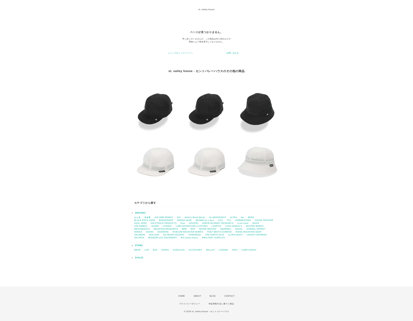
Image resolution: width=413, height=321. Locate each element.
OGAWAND (163, 232)
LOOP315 (216, 226)
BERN (251, 217)
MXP (193, 229)
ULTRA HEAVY (235, 235)
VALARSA (139, 238)
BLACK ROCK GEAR (144, 220)
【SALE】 (139, 258)
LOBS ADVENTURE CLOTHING (192, 226)
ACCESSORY (195, 250)
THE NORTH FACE (214, 235)
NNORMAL (225, 229)
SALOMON (139, 235)
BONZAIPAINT (166, 220)
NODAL (239, 229)
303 (179, 217)
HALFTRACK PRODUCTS (164, 223)
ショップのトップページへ (180, 53)
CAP (147, 250)
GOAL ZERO (140, 223)
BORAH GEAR (184, 220)
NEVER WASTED (208, 229)
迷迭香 (147, 217)
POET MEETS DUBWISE (219, 232)
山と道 (137, 217)
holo (183, 223)
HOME (181, 296)
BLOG (213, 296)
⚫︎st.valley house (189, 238)
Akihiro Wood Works (195, 217)
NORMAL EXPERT (256, 229)
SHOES (165, 250)
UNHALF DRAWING (257, 235)
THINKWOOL (194, 235)
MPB (184, 229)
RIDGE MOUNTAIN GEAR (249, 232)
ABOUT (197, 296)
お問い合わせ (232, 53)
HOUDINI (193, 223)
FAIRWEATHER (243, 220)
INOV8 (255, 223)
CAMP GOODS (249, 250)
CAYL (220, 220)
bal (242, 217)
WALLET (210, 250)
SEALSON (154, 235)
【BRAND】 (140, 213)
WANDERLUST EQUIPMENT (162, 238)
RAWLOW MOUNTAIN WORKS (188, 232)
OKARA (150, 232)
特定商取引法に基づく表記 (221, 304)
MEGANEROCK (142, 229)
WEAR (137, 250)
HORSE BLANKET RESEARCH (217, 223)
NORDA (138, 232)
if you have (243, 223)
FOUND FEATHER (264, 220)
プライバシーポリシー (189, 304)
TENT (235, 250)
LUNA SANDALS (233, 226)
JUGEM (155, 226)
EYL (229, 220)
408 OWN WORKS (164, 217)
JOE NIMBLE (140, 226)
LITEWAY (167, 226)
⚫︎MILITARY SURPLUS (213, 238)
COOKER (223, 250)
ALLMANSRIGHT (217, 217)
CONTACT (229, 296)
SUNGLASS (179, 250)
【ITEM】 (139, 245)
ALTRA (233, 217)
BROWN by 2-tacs (205, 220)
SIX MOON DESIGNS (173, 235)
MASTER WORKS (255, 226)
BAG (155, 250)
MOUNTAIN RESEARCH (166, 229)
